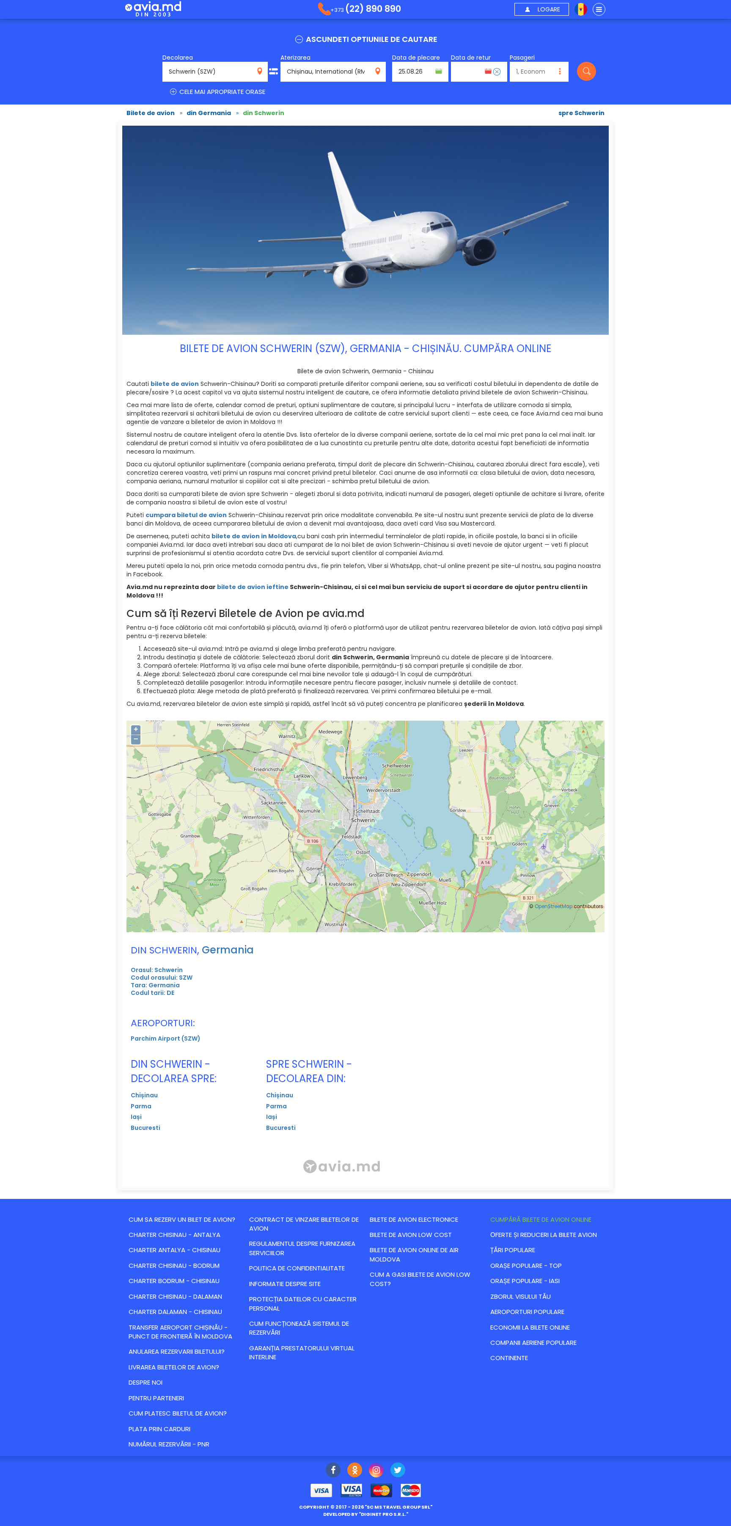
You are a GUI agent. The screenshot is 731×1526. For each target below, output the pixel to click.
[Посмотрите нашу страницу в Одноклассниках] (355, 1471)
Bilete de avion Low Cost (411, 1234)
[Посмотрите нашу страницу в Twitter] (398, 1471)
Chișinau (144, 1095)
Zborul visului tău (520, 1296)
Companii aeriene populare (533, 1342)
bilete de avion (175, 384)
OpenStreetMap (553, 906)
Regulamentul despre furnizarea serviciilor (302, 1248)
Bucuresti (145, 1128)
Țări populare (512, 1249)
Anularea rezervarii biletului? (177, 1351)
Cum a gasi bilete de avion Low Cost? (420, 1279)
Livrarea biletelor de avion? (174, 1367)
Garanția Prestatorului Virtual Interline (302, 1352)
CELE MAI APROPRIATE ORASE (221, 91)
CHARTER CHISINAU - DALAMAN (175, 1296)
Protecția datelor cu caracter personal (303, 1303)
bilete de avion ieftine (253, 587)
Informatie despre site (285, 1283)
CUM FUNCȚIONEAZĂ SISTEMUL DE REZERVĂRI (299, 1328)
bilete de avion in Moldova (254, 536)
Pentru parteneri (156, 1398)
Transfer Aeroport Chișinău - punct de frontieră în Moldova (180, 1332)
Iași (136, 1117)
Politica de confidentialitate (297, 1268)
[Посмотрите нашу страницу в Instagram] (376, 1471)
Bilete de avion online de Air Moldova (414, 1254)
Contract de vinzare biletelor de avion (304, 1224)
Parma (141, 1106)
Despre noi (145, 1382)
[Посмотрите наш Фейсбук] (333, 1471)
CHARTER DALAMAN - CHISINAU (175, 1311)
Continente (509, 1357)
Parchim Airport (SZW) (166, 1038)
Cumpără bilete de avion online (540, 1219)
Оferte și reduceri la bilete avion (543, 1234)
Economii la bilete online (530, 1327)
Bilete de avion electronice (414, 1219)
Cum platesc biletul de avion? (178, 1413)
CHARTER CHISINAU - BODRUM (174, 1265)
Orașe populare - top (526, 1265)
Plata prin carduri (159, 1428)
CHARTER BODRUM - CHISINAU (174, 1280)
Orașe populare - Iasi (525, 1280)
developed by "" (365, 1514)
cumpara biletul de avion (186, 515)
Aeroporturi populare (527, 1311)
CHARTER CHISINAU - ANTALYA (174, 1234)
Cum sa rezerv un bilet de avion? (182, 1219)
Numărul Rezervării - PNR (169, 1444)
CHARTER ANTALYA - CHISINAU (174, 1249)
